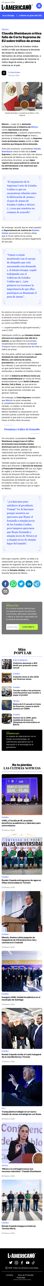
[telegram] (37, 584)
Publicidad (21, 1278)
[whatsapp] (13, 584)
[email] (5, 591)
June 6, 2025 (7, 330)
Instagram (16, 1262)
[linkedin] (29, 584)
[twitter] (21, 584)
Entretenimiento (20, 660)
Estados (16, 673)
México (5, 29)
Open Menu (39, 6)
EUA (3, 1108)
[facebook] (5, 584)
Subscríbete (28, 627)
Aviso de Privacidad (25, 1275)
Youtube (27, 1262)
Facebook (22, 1262)
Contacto (9, 1275)
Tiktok (33, 1262)
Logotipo (17, 7)
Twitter (10, 1262)
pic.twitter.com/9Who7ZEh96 (14, 323)
